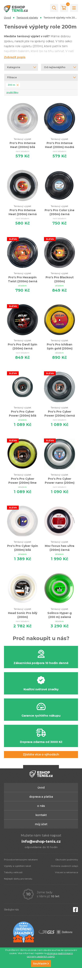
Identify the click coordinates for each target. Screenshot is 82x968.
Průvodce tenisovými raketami (21, 859)
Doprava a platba (41, 796)
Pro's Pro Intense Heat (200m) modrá (59, 143)
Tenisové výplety (27, 17)
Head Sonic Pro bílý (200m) (22, 613)
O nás (41, 806)
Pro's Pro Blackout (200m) (60, 277)
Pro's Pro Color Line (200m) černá (59, 210)
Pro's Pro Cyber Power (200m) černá (59, 411)
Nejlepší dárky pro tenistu (18, 878)
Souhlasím (40, 963)
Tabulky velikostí (13, 872)
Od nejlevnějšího (54, 67)
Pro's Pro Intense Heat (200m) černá (23, 210)
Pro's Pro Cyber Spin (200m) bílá (22, 546)
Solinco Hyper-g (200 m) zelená (59, 613)
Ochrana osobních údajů (64, 866)
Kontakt (41, 815)
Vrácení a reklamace (66, 872)
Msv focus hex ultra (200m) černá (59, 546)
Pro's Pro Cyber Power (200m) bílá (22, 411)
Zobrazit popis (14, 57)
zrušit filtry (12, 92)
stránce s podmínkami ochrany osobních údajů (50, 955)
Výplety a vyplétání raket (17, 866)
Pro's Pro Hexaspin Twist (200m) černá (22, 277)
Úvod (7, 17)
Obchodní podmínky (66, 859)
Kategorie (13, 67)
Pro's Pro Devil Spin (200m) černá (22, 344)
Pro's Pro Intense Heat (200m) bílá (23, 143)
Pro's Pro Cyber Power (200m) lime (22, 478)
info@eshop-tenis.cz (41, 841)
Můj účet (41, 824)
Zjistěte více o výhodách (41, 754)
